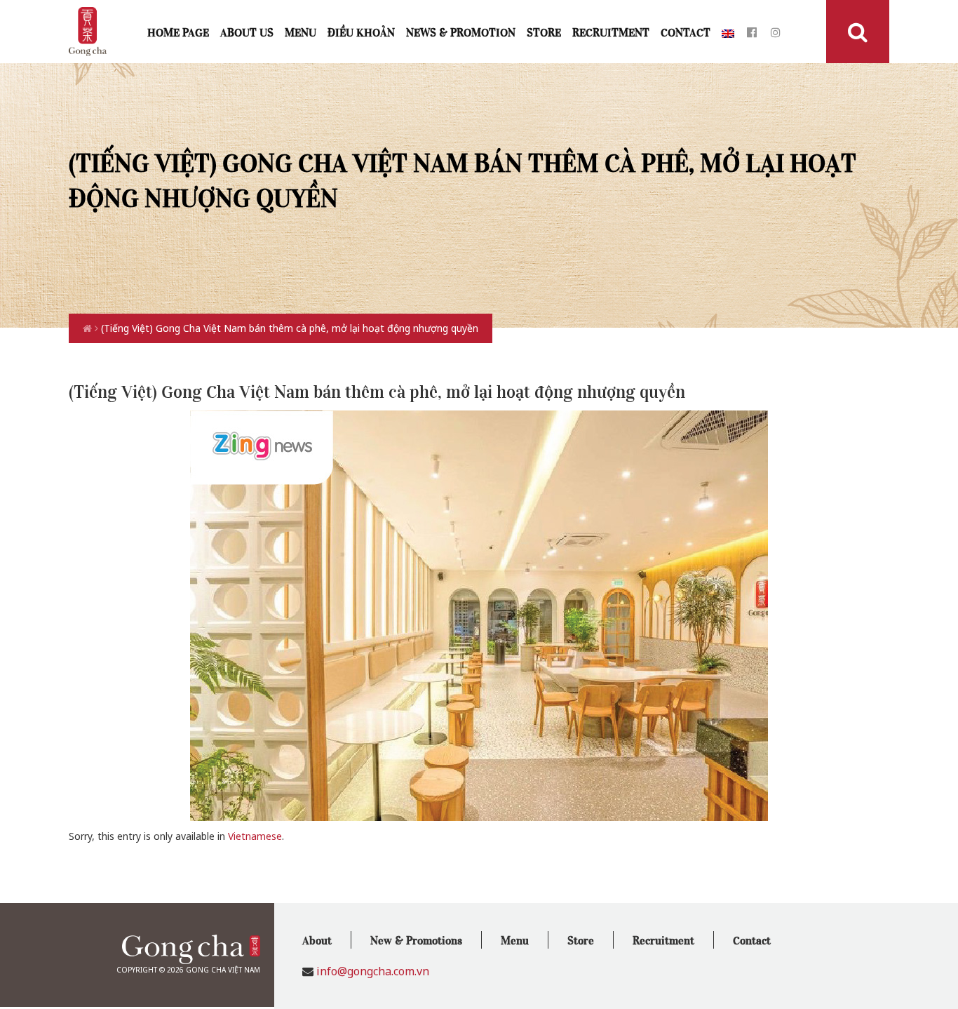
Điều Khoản (361, 31)
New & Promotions (416, 939)
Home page (178, 31)
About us (247, 31)
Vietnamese (255, 836)
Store (544, 31)
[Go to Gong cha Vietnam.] (89, 328)
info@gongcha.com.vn (372, 971)
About (317, 939)
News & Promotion (460, 31)
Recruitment (610, 31)
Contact (685, 31)
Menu (300, 31)
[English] (728, 31)
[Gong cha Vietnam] (88, 30)
